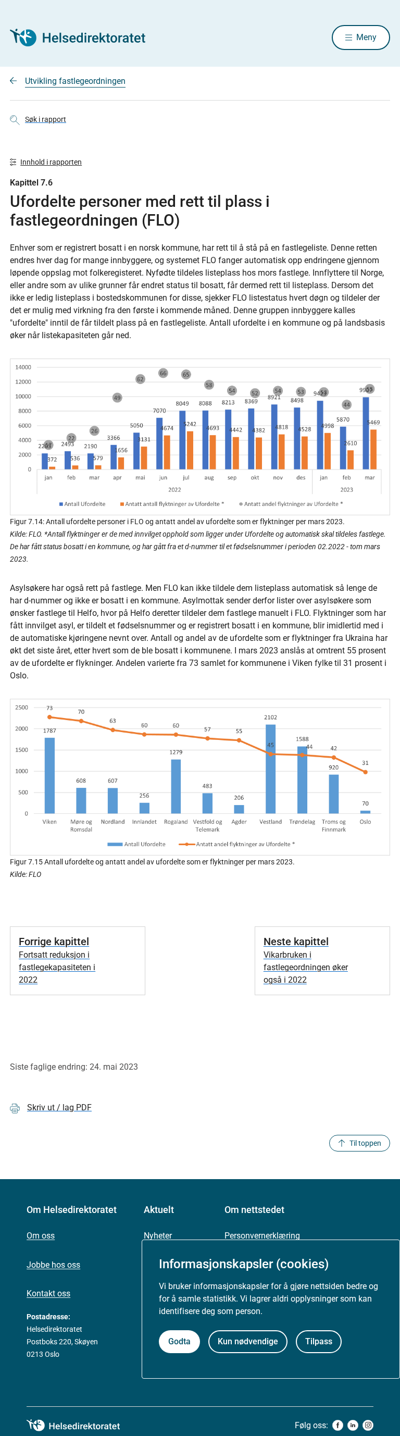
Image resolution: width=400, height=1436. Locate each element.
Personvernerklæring (262, 1236)
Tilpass (318, 1341)
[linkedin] (352, 1425)
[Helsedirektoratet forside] (85, 37)
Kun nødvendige (248, 1341)
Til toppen (365, 1143)
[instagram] (367, 1425)
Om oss (41, 1236)
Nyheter (158, 1236)
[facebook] (337, 1425)
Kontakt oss (48, 1293)
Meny (366, 37)
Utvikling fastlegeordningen (75, 81)
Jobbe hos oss (53, 1265)
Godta (179, 1341)
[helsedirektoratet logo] (81, 1425)
